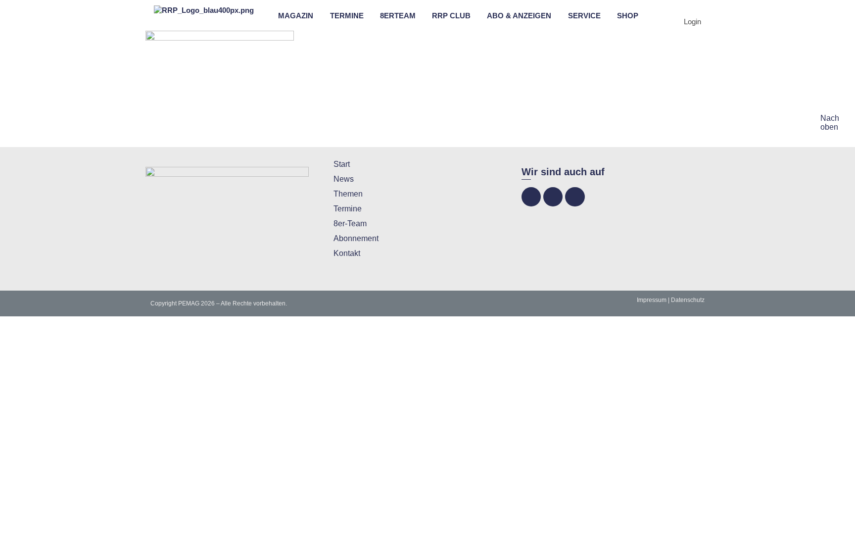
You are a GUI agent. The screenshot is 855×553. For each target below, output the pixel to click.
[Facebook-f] (531, 196)
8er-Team (350, 223)
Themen (348, 194)
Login (692, 21)
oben (829, 127)
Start (341, 164)
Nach (829, 118)
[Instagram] (553, 196)
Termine (347, 208)
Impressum (651, 300)
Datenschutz (688, 300)
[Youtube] (574, 196)
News (343, 179)
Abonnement (356, 238)
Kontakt (346, 253)
